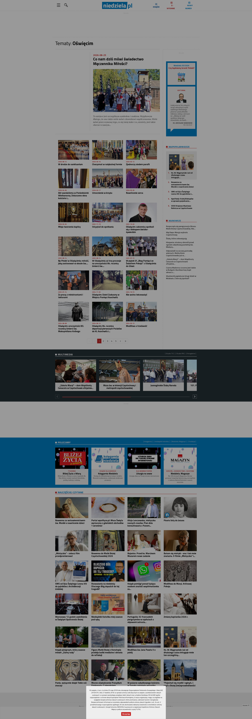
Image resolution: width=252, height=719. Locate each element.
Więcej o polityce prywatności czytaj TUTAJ (125, 709)
